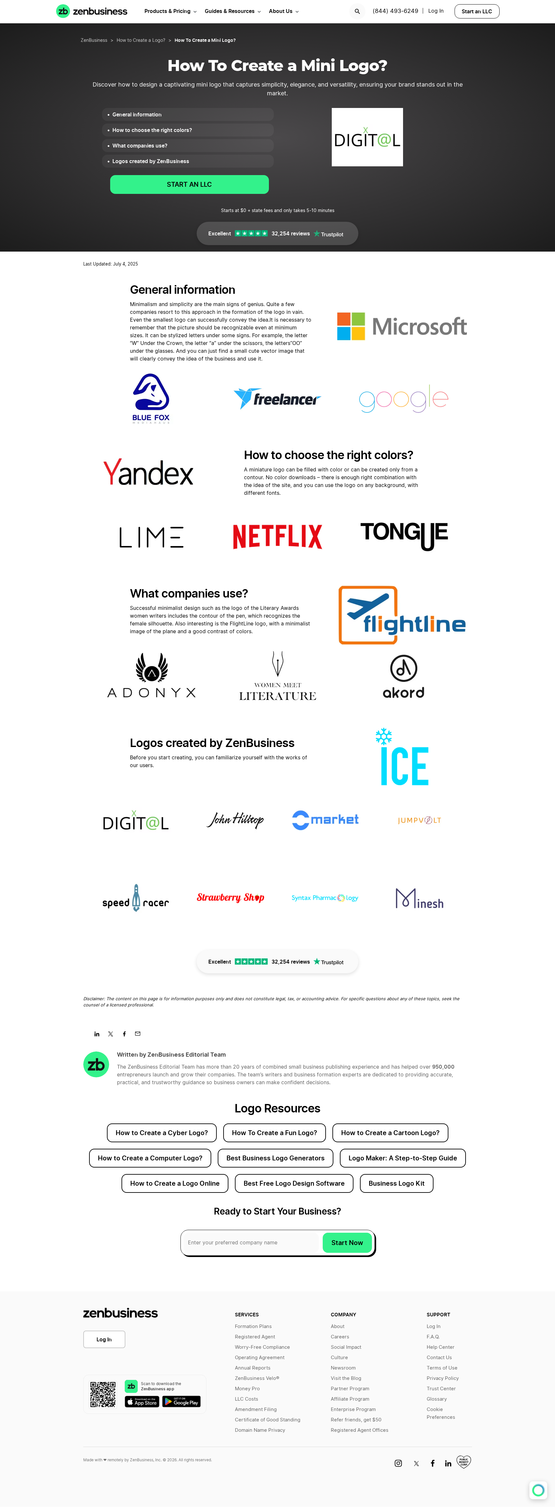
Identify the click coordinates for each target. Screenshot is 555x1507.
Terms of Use (442, 1368)
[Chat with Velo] (538, 1490)
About (337, 1326)
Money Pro (247, 1388)
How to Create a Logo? (141, 40)
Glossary (437, 1399)
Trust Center (441, 1388)
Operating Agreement (259, 1357)
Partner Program (350, 1388)
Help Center (441, 1347)
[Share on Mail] (140, 1035)
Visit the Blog (346, 1378)
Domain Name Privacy (260, 1430)
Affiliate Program (350, 1399)
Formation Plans (253, 1326)
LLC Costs (246, 1399)
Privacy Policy (443, 1378)
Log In (104, 1339)
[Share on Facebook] (126, 1035)
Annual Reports (253, 1368)
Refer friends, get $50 (356, 1420)
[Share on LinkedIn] (99, 1035)
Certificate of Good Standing (267, 1420)
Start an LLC (477, 11)
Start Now (347, 1243)
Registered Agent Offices (359, 1430)
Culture (339, 1357)
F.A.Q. (433, 1337)
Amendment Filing (256, 1409)
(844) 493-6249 (395, 11)
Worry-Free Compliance (262, 1347)
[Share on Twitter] (113, 1035)
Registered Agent (255, 1337)
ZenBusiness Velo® (257, 1378)
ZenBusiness (94, 40)
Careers (340, 1337)
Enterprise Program (353, 1409)
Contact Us (439, 1357)
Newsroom (343, 1368)
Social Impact (346, 1347)
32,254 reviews (291, 233)
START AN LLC (189, 184)
